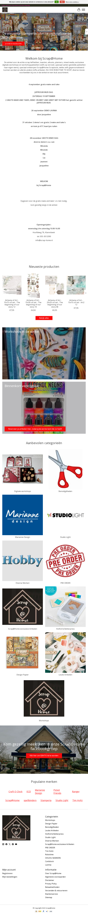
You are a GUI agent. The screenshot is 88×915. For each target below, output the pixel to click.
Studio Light (65, 537)
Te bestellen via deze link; (43, 43)
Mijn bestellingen (9, 877)
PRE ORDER (65, 583)
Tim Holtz (49, 851)
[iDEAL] (39, 911)
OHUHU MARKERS (53, 858)
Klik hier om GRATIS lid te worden (44, 755)
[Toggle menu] (83, 9)
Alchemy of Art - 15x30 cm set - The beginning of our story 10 (33, 303)
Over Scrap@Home (53, 873)
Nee (62, 2)
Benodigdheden (65, 491)
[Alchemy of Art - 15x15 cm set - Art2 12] (76, 285)
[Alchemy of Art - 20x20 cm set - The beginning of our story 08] (54, 285)
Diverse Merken (22, 583)
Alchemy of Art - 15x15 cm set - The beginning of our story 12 (12, 303)
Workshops (44, 720)
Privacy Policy (51, 883)
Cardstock (49, 861)
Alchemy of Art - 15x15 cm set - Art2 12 (76, 302)
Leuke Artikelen (65, 674)
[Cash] (36, 911)
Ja (56, 2)
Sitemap (48, 897)
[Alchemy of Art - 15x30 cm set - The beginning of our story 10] (33, 285)
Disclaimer (49, 880)
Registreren (7, 873)
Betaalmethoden (52, 887)
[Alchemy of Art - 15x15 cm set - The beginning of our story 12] (11, 285)
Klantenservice (51, 894)
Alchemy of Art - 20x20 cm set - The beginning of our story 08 (55, 303)
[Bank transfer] (50, 911)
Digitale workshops (22, 491)
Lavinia (48, 865)
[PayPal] (43, 911)
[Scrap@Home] (5, 9)
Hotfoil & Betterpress (65, 629)
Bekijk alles (44, 318)
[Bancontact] (47, 911)
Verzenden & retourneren (56, 890)
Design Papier (22, 674)
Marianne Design (22, 537)
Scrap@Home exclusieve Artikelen (22, 629)
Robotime (49, 854)
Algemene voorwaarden (55, 877)
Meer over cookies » (72, 2)
